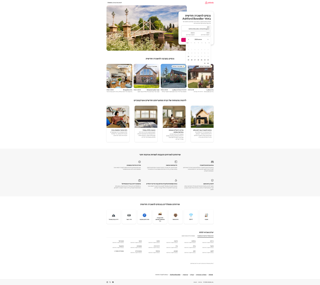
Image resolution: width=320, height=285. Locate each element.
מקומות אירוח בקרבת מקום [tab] (188, 236)
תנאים (195, 282)
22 (188, 56)
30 (208, 63)
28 (191, 60)
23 (208, 60)
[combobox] (196, 29)
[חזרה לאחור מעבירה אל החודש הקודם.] (207, 39)
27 (195, 60)
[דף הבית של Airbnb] (209, 2)
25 (201, 60)
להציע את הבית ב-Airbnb (115, 3)
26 (198, 60)
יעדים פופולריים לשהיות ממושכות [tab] (205, 236)
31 (204, 63)
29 (188, 60)
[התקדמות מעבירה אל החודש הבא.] (188, 39)
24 (204, 60)
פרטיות (200, 282)
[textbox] (203, 35)
